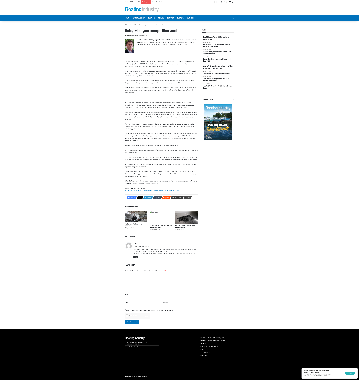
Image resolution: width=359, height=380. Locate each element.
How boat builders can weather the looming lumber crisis (185, 226)
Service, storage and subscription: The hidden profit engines (161, 226)
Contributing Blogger (132, 35)
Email (127, 302)
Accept (350, 373)
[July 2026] (218, 122)
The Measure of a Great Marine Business (133, 225)
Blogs (132, 25)
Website (165, 302)
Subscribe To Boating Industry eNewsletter (212, 340)
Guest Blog (138, 25)
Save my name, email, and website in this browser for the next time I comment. (149, 310)
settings (325, 376)
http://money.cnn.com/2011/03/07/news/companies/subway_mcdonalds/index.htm (152, 190)
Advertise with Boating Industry (209, 346)
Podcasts (151, 18)
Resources (170, 18)
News (204, 30)
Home (128, 25)
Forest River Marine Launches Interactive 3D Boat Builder (168, 2)
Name (127, 294)
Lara (135, 243)
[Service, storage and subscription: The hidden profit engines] (161, 217)
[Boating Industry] (142, 9)
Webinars (161, 18)
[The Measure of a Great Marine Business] (136, 216)
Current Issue (207, 99)
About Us (202, 349)
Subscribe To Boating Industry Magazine (212, 337)
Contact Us (203, 343)
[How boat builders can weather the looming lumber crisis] (186, 217)
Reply (135, 257)
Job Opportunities (205, 352)
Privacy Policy (204, 355)
